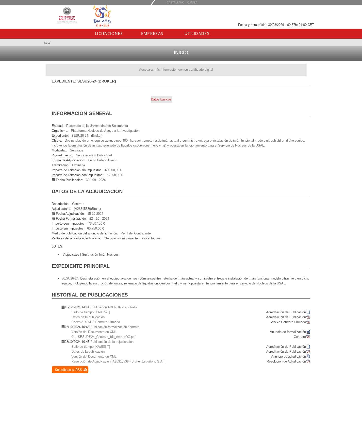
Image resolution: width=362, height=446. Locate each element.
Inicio (47, 43)
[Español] (192, 2)
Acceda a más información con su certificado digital (176, 69)
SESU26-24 (70, 278)
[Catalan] (175, 2)
